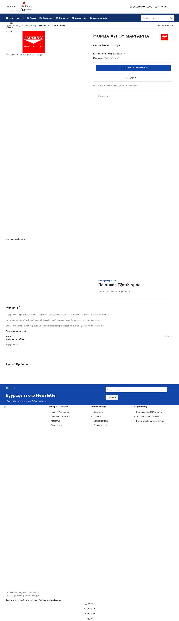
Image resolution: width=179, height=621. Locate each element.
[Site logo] (20, 6)
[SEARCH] (171, 18)
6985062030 (163, 7)
